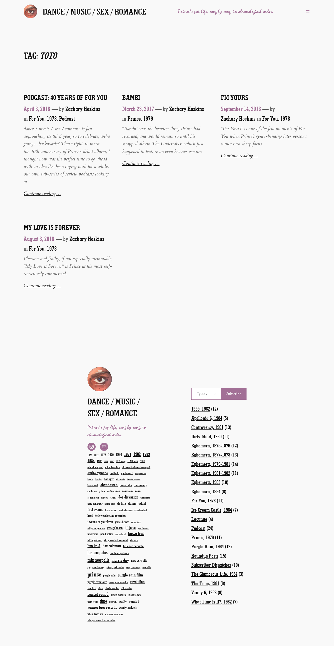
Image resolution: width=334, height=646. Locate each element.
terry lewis (92, 601)
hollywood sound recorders (110, 515)
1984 (91, 460)
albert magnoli (95, 467)
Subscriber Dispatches (211, 564)
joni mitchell (120, 534)
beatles (98, 479)
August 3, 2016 (39, 238)
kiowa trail (136, 533)
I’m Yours (234, 97)
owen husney (98, 567)
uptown (113, 601)
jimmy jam (92, 534)
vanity (123, 601)
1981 (127, 454)
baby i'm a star (140, 473)
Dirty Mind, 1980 (206, 436)
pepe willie (146, 567)
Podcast (67, 118)
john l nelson (106, 534)
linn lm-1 (93, 545)
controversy (140, 485)
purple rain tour (97, 581)
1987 (112, 461)
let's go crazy (94, 540)
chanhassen (109, 484)
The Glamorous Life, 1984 (214, 574)
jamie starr (136, 522)
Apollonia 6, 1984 (206, 418)
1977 (96, 454)
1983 (146, 454)
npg (88, 567)
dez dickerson (128, 497)
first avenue (95, 509)
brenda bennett (133, 479)
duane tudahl (137, 503)
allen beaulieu (112, 467)
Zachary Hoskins (82, 108)
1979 (111, 454)
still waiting (126, 588)
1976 (89, 454)
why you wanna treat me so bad (101, 620)
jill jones (130, 527)
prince (94, 574)
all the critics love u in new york (136, 467)
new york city (139, 560)
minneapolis (98, 559)
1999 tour (132, 461)
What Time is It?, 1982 (211, 601)
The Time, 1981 (205, 583)
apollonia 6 (127, 473)
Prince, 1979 (140, 118)
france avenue (111, 510)
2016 (142, 461)
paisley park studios (115, 567)
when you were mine (114, 614)
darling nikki (113, 491)
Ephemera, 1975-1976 (210, 445)
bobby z (109, 478)
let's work (134, 540)
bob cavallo (120, 479)
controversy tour (96, 491)
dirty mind (145, 497)
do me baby (110, 503)
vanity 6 (134, 601)
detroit (113, 497)
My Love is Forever (52, 227)
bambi (90, 479)
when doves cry (95, 614)
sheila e (91, 588)
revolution (137, 581)
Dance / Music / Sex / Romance (94, 11)
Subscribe (233, 393)
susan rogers (134, 594)
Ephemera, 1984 (205, 491)
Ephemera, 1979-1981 (210, 464)
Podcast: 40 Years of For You (65, 97)
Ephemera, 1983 (205, 482)
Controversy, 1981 (207, 427)
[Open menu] (307, 11)
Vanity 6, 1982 (204, 592)
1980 (119, 454)
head (90, 515)
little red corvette (133, 546)
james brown (122, 522)
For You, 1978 (43, 118)
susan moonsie (118, 594)
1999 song (120, 461)
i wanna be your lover (100, 521)
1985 (99, 461)
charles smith (126, 485)
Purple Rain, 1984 (207, 546)
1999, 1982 (200, 408)
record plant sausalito (118, 582)
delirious (104, 497)
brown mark (92, 485)
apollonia (114, 473)
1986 (106, 461)
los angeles (97, 552)
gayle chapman (125, 509)
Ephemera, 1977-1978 (210, 454)
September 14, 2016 (241, 108)
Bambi (131, 97)
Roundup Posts (204, 555)
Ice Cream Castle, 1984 (211, 509)
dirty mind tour (94, 503)
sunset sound (98, 594)
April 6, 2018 (37, 108)
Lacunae (199, 519)
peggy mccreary (133, 567)
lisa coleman (111, 545)
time (103, 601)
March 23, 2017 (138, 108)
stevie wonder (112, 588)
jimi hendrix (143, 528)
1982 (137, 454)
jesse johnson (115, 527)
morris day (120, 560)
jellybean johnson (96, 528)
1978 (103, 454)
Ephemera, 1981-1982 (210, 473)
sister (100, 588)
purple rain (109, 575)
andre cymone (97, 472)
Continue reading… (42, 193)
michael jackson (119, 553)
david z (138, 491)
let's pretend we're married (116, 540)
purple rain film (130, 575)
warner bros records (102, 607)
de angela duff (93, 497)
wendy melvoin (128, 607)
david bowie (127, 491)
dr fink (121, 503)
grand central (141, 509)
